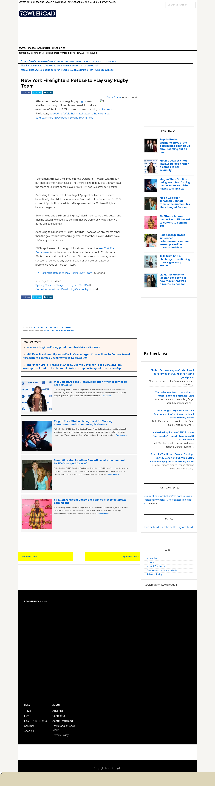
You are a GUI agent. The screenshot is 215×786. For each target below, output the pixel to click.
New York (106, 109)
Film (26, 715)
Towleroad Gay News (108, 13)
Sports (53, 327)
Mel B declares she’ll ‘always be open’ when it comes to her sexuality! (59, 65)
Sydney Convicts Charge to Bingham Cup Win (62, 285)
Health (35, 327)
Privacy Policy (154, 574)
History (44, 327)
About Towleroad (157, 566)
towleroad (64, 327)
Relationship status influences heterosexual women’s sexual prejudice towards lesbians (175, 241)
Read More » (107, 396)
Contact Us (153, 562)
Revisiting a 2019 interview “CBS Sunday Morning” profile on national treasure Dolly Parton (174, 414)
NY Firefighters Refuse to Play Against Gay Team (63, 272)
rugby (82, 101)
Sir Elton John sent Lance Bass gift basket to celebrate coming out (175, 221)
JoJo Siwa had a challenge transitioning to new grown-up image (175, 260)
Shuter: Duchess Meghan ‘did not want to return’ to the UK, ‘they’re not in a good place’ (172, 374)
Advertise (152, 558)
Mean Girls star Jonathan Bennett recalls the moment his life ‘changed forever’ (175, 202)
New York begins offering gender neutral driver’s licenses (63, 347)
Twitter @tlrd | (152, 527)
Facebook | (167, 527)
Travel (27, 710)
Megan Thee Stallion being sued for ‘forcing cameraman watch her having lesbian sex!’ (67, 69)
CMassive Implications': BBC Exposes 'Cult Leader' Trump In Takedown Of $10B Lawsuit (173, 436)
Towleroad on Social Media (162, 570)
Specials (29, 730)
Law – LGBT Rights (35, 720)
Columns (29, 725)
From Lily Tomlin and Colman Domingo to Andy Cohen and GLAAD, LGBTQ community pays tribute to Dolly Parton (172, 458)
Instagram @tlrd (183, 527)
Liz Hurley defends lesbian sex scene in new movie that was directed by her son (173, 279)
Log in (118, 768)
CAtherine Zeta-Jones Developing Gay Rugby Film (64, 289)
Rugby (70, 330)
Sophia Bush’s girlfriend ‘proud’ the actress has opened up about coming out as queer (68, 61)
